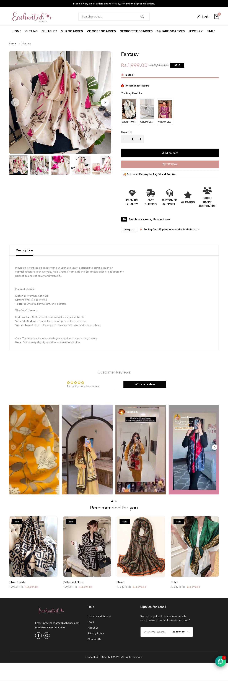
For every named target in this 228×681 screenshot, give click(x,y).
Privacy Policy (96, 633)
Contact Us (94, 639)
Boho (174, 582)
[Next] (214, 447)
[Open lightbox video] (34, 449)
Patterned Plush (73, 582)
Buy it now (170, 164)
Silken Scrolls (17, 582)
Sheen (120, 582)
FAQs (91, 621)
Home (12, 43)
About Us (93, 627)
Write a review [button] (145, 384)
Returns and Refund (99, 616)
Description (24, 250)
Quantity (126, 131)
